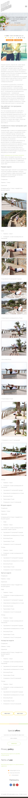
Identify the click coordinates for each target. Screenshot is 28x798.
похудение (9, 40)
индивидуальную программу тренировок (14, 155)
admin (7, 35)
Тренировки (18, 40)
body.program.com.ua (15, 770)
